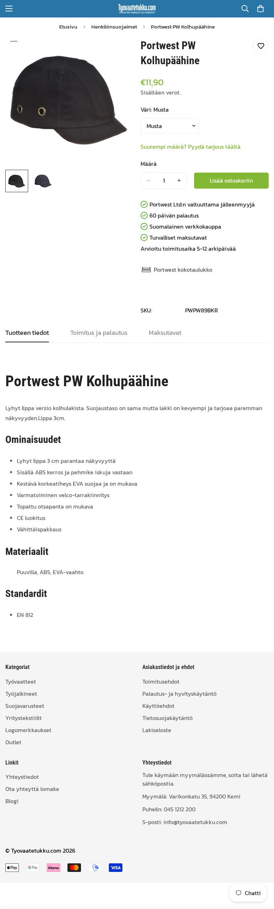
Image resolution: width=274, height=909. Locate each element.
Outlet (13, 742)
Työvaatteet (20, 681)
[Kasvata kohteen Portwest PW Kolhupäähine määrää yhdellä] (179, 180)
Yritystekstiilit (23, 718)
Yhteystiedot (22, 776)
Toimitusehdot (160, 681)
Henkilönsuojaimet (114, 26)
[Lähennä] (118, 52)
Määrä (149, 163)
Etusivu (68, 26)
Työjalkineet (21, 693)
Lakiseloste (156, 730)
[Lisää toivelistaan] (261, 46)
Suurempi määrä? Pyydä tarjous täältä (190, 146)
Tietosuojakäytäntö (167, 718)
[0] (260, 8)
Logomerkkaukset (28, 730)
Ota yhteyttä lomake (32, 789)
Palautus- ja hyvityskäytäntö (179, 693)
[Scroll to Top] (260, 870)
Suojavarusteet (24, 705)
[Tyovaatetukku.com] (137, 8)
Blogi (12, 801)
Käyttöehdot (158, 705)
